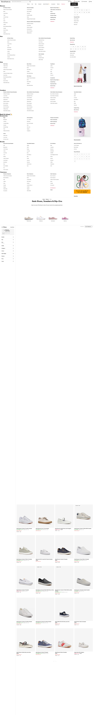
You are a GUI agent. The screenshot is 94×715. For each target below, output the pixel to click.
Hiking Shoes (5, 22)
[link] (26, 529)
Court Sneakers (29, 97)
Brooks (28, 149)
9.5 (84, 12)
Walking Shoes (29, 32)
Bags (4, 117)
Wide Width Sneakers (42, 51)
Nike (51, 71)
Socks (4, 133)
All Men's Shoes (10, 38)
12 (77, 14)
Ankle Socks (5, 135)
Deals (51, 189)
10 (86, 12)
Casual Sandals (29, 9)
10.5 (89, 12)
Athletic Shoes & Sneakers (7, 9)
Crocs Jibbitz (29, 119)
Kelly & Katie (76, 147)
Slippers (28, 128)
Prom (51, 11)
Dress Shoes (9, 47)
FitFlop (4, 156)
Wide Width (76, 22)
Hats (27, 125)
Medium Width (76, 20)
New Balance (76, 99)
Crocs (51, 69)
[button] (33, 505)
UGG (51, 165)
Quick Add (26, 533)
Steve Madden (5, 165)
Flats (4, 179)
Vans (27, 165)
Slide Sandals (41, 59)
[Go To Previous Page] (53, 661)
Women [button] (28, 4)
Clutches (4, 121)
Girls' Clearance (52, 177)
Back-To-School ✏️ (46, 4)
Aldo (4, 145)
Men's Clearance (30, 173)
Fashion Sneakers (29, 27)
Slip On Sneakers (53, 101)
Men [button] (32, 4)
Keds (27, 152)
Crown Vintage (76, 145)
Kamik (51, 156)
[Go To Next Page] (56, 661)
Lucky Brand (5, 160)
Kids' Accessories (53, 121)
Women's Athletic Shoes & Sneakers (33, 21)
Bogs (51, 145)
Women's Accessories (54, 117)
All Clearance (53, 187)
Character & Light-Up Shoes (7, 73)
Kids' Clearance (53, 173)
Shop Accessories (77, 139)
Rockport (51, 160)
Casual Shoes (5, 13)
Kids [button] (35, 4)
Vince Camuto (5, 169)
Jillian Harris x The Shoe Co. (55, 9)
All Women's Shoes (6, 7)
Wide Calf (75, 24)
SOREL (51, 162)
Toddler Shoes (5, 65)
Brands (47, 199)
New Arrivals (52, 19)
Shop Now (76, 196)
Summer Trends (53, 15)
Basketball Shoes (29, 95)
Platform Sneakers (6, 101)
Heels (4, 20)
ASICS (75, 95)
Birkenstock (5, 147)
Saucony (28, 160)
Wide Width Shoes (6, 82)
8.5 (79, 12)
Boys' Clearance (53, 175)
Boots (4, 11)
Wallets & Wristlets (6, 130)
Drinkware (28, 121)
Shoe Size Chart (53, 83)
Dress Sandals (29, 11)
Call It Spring (5, 149)
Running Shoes (29, 29)
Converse (51, 67)
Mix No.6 (75, 149)
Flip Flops (28, 13)
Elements (51, 149)
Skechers (51, 75)
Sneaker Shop (76, 107)
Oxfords (8, 53)
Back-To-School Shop (78, 86)
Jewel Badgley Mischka (54, 154)
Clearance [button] (63, 4)
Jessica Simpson (6, 158)
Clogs (4, 15)
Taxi (4, 167)
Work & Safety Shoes (10, 58)
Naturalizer (5, 162)
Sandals (4, 28)
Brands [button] (58, 4)
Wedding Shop (53, 17)
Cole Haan (5, 152)
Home (44, 199)
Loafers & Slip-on (29, 185)
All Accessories (30, 117)
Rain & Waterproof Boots (7, 26)
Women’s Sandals (30, 7)
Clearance (52, 21)
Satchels (4, 125)
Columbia (52, 147)
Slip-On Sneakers (41, 47)
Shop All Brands (77, 151)
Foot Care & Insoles (30, 123)
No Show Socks (5, 139)
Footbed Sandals (29, 15)
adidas (51, 65)
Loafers (4, 24)
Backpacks (5, 119)
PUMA (51, 73)
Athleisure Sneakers (30, 23)
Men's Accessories (53, 119)
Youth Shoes (5, 67)
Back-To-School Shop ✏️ (55, 7)
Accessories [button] (53, 4)
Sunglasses (28, 130)
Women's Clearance (7, 173)
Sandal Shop (52, 13)
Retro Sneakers (5, 103)
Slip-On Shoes (5, 30)
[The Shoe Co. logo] (5, 1)
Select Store (7, 230)
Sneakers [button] (39, 4)
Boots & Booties (5, 177)
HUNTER (51, 152)
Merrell (51, 158)
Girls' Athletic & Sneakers (54, 95)
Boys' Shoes (29, 63)
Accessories (52, 77)
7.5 (74, 12)
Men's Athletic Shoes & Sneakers (45, 38)
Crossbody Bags (5, 123)
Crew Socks (5, 137)
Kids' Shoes (5, 63)
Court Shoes (29, 25)
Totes (4, 128)
